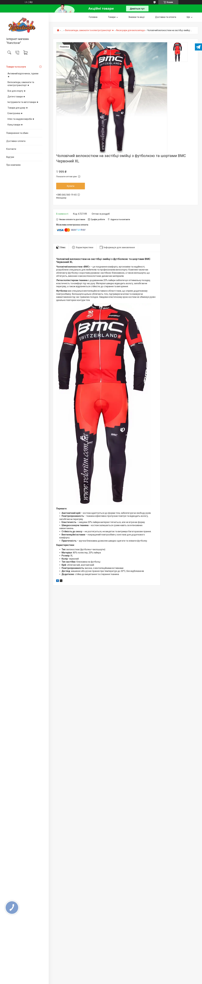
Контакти (11, 149)
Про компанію (13, 165)
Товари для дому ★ (18, 108)
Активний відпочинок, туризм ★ (23, 75)
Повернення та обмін (17, 133)
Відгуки (10, 157)
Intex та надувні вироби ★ (21, 119)
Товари (112, 17)
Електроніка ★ (15, 113)
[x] (61, 581)
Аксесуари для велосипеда (130, 30)
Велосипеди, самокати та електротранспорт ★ (21, 84)
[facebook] (57, 581)
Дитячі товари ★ (16, 96)
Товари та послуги (16, 66)
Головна (93, 17)
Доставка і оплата (15, 141)
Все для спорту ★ (17, 91)
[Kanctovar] (24, 25)
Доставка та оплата (165, 17)
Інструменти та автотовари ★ (23, 102)
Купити (70, 186)
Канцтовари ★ (15, 124)
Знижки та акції (136, 17)
